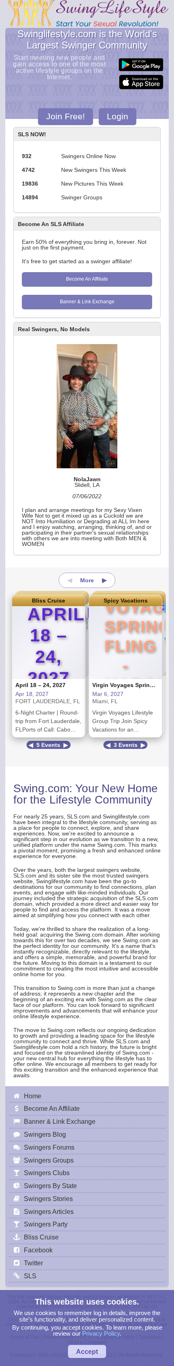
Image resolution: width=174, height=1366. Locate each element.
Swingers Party (46, 1224)
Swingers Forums (49, 1147)
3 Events (126, 745)
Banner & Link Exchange (87, 301)
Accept (87, 1351)
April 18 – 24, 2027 (40, 685)
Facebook (38, 1250)
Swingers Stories (48, 1198)
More (87, 580)
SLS (30, 1275)
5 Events (48, 745)
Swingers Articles (49, 1211)
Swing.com (41, 788)
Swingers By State (50, 1185)
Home (32, 1096)
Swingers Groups (49, 1160)
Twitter (33, 1263)
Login (117, 116)
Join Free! (65, 116)
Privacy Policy (101, 1333)
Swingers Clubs (47, 1172)
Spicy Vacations (126, 600)
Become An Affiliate (87, 279)
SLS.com (78, 816)
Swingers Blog (45, 1134)
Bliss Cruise (48, 600)
